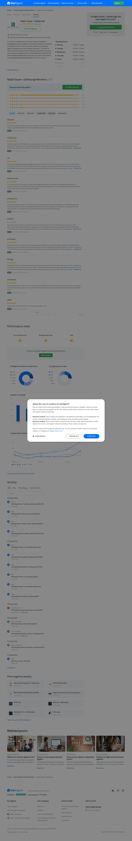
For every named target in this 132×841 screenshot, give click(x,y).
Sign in (117, 3)
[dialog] (66, 420)
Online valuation (54, 3)
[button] (39, 436)
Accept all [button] (91, 436)
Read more (58, 431)
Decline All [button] (73, 436)
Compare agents (39, 3)
